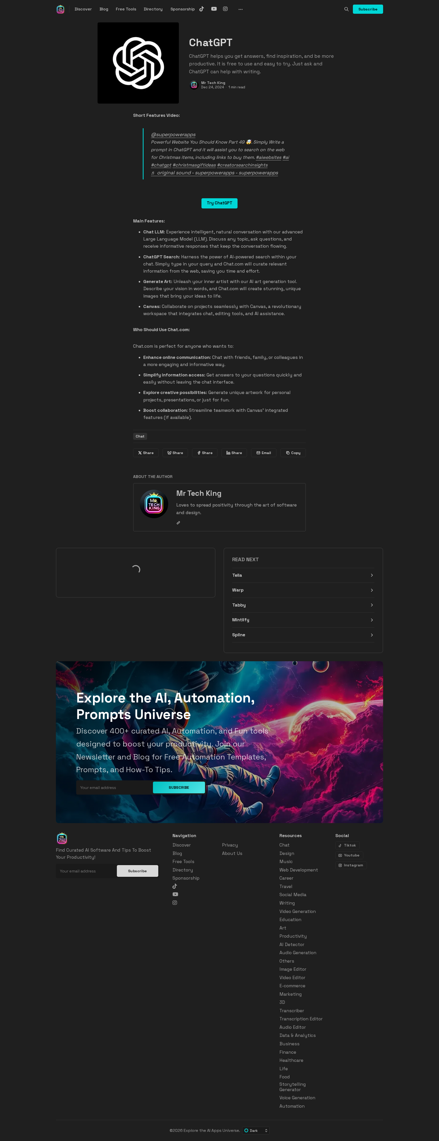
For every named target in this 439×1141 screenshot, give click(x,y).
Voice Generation (297, 1098)
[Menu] (240, 9)
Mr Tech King (213, 82)
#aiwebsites (268, 157)
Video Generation (297, 911)
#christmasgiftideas (194, 165)
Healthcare (291, 1060)
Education (290, 919)
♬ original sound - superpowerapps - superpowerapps (214, 173)
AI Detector (291, 944)
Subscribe (368, 9)
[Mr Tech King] (194, 85)
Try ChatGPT (219, 203)
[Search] (346, 9)
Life (283, 1069)
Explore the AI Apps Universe (211, 1130)
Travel (285, 886)
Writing (287, 903)
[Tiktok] (204, 9)
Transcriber (291, 1010)
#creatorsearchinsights (242, 165)
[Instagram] (228, 9)
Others (286, 961)
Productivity (293, 936)
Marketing (290, 994)
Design (286, 853)
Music (286, 861)
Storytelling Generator (292, 1087)
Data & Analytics (297, 1035)
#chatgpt (161, 165)
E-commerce (292, 986)
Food (284, 1077)
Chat (140, 436)
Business (289, 1044)
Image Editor (292, 969)
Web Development (298, 870)
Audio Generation (297, 952)
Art (282, 928)
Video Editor (292, 977)
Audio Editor (292, 1027)
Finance (287, 1052)
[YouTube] (216, 9)
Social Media (292, 894)
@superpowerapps (173, 134)
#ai (286, 157)
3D (282, 1002)
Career (286, 878)
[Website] (178, 523)
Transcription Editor (301, 1019)
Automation (292, 1106)
